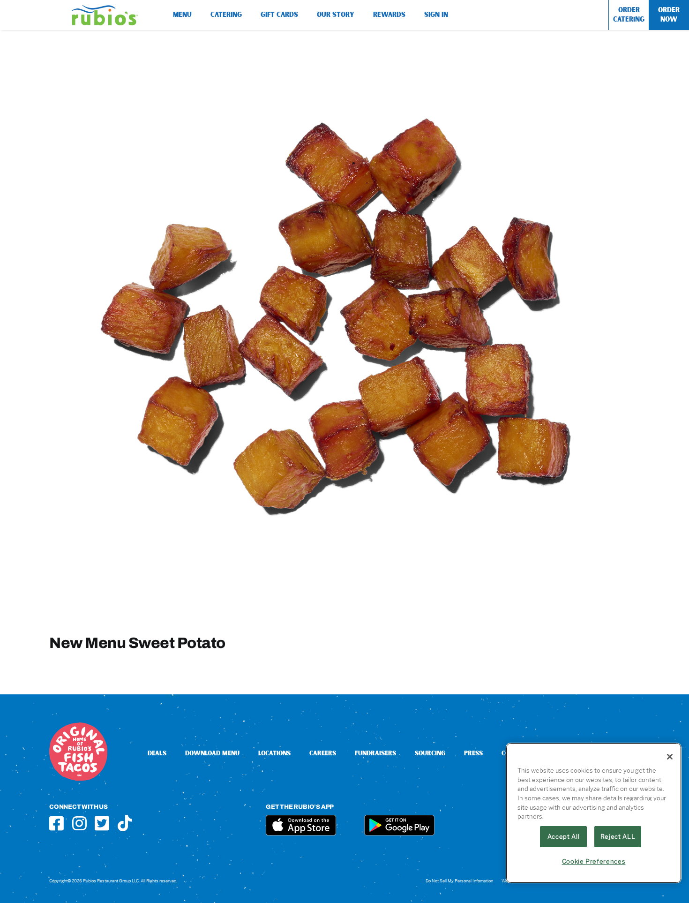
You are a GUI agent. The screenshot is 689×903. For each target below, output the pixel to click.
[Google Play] (399, 818)
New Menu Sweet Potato (137, 642)
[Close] (669, 756)
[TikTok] (125, 823)
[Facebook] (56, 823)
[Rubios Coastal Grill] (105, 8)
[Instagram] (79, 823)
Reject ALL (618, 836)
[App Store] (301, 818)
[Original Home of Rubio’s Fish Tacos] (78, 726)
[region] (594, 813)
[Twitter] (102, 823)
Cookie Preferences (594, 861)
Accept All (563, 836)
